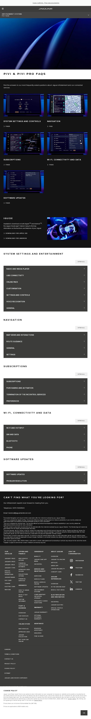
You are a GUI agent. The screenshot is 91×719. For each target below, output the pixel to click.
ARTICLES (54, 562)
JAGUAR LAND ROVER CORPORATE (16, 678)
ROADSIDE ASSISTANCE (38, 629)
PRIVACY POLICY (10, 663)
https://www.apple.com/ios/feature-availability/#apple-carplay (21, 521)
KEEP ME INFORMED (22, 600)
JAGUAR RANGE (10, 577)
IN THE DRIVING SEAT (58, 587)
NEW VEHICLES (24, 629)
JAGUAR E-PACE (10, 561)
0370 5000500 (19, 508)
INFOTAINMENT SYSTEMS (39, 590)
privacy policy (72, 699)
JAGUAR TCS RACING (58, 559)
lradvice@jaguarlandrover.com (19, 513)
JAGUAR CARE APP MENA (40, 560)
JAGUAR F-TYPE (10, 568)
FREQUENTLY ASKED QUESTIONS (41, 601)
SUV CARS (8, 580)
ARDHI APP (54, 565)
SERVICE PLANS (39, 579)
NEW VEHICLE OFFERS (23, 559)
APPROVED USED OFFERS (24, 570)
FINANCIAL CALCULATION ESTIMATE (23, 564)
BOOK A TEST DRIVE (23, 595)
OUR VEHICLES (23, 616)
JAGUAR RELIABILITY (58, 568)
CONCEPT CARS (56, 572)
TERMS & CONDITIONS (12, 654)
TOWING (7, 583)
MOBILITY (37, 556)
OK (84, 713)
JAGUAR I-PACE (10, 564)
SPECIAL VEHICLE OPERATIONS (9, 572)
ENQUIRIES (37, 633)
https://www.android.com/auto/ (12, 525)
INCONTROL (38, 564)
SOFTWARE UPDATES (41, 587)
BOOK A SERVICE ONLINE (40, 583)
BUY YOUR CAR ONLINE (24, 640)
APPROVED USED (24, 632)
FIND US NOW (38, 636)
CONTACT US (23, 619)
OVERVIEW (22, 613)
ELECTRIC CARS (10, 586)
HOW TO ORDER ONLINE (24, 591)
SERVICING (37, 576)
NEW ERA (8, 589)
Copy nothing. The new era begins (46, 3)
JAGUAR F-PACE (10, 558)
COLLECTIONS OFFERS (23, 575)
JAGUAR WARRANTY (40, 612)
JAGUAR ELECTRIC (57, 605)
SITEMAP (7, 673)
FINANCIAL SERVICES (22, 579)
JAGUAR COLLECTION (23, 635)
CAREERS (8, 649)
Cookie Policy (38, 700)
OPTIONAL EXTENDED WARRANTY (38, 617)
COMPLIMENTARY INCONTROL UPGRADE (40, 596)
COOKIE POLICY (10, 668)
